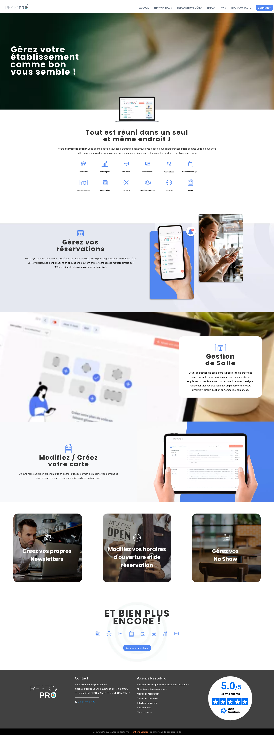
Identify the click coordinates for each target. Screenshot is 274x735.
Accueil (144, 7)
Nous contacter (241, 7)
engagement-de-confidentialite (165, 731)
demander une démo (137, 647)
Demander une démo (189, 7)
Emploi (211, 7)
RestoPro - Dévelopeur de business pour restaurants (163, 684)
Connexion (264, 8)
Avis (223, 7)
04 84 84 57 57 (86, 701)
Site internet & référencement (152, 689)
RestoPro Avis (144, 707)
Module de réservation (148, 693)
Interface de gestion (147, 703)
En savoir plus (163, 7)
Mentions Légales (139, 731)
